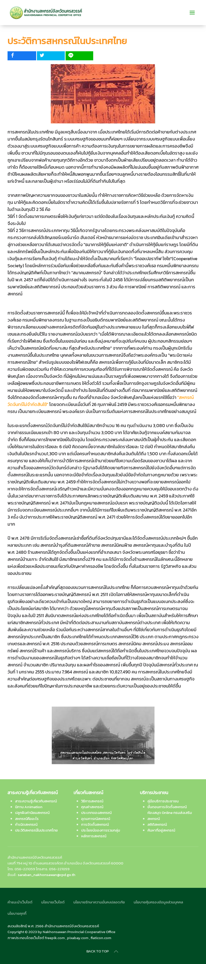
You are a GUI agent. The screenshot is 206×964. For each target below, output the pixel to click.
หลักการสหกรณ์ (93, 836)
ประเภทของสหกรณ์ (96, 812)
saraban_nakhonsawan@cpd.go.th (46, 875)
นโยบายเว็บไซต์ (53, 902)
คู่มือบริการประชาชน (163, 801)
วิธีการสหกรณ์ (92, 801)
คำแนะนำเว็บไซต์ (20, 902)
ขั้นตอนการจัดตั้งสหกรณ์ (167, 807)
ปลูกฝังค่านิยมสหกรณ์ (32, 812)
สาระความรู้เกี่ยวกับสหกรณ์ (36, 801)
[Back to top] (116, 951)
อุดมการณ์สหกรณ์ (95, 818)
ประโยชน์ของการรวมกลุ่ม (100, 830)
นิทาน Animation (28, 807)
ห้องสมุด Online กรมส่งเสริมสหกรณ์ (169, 815)
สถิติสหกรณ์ (157, 824)
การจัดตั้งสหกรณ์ (95, 824)
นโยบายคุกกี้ (17, 913)
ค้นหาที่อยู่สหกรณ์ (161, 830)
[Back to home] (46, 13)
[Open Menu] (192, 13)
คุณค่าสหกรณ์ (92, 807)
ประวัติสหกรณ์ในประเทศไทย (36, 830)
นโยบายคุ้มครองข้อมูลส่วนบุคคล (158, 902)
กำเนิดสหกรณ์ (26, 824)
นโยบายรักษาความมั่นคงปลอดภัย (99, 902)
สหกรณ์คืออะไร (27, 818)
